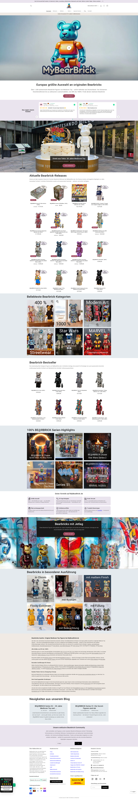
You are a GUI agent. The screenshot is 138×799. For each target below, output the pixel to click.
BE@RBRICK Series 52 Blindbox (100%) (59, 203)
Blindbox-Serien (48, 657)
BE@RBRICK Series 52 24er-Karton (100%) (38, 204)
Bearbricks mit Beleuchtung (77, 771)
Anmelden (104, 787)
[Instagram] (96, 779)
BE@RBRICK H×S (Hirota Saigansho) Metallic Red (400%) (38, 231)
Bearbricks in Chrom (75, 767)
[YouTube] (100, 779)
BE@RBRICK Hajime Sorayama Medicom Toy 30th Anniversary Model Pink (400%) (79, 261)
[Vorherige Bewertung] (37, 117)
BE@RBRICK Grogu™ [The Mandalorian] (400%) (59, 289)
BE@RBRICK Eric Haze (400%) (38, 390)
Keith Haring (76, 645)
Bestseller (102, 659)
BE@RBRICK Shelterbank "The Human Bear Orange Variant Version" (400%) (79, 231)
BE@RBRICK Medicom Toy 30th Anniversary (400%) (100, 231)
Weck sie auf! (69, 534)
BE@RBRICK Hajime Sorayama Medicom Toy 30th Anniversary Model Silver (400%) (38, 261)
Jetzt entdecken (69, 165)
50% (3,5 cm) (64, 651)
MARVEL (93, 645)
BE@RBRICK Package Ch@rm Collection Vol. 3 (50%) (79, 204)
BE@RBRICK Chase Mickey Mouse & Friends (79, 667)
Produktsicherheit (54, 756)
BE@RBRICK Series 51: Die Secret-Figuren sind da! (89, 707)
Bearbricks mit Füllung (48, 667)
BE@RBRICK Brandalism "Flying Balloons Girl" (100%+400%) (100, 391)
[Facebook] (92, 779)
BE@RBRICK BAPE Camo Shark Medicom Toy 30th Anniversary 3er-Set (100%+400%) (58, 232)
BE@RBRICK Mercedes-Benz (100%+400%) (58, 391)
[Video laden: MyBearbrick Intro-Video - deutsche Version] (69, 48)
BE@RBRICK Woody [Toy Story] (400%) (38, 288)
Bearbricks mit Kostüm (76, 769)
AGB (51, 767)
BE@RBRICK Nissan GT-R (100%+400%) (99, 289)
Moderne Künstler (74, 756)
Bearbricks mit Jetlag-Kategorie (54, 668)
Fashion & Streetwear (75, 758)
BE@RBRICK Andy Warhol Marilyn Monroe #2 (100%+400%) (79, 418)
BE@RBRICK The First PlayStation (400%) (79, 391)
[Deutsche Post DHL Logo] (79, 781)
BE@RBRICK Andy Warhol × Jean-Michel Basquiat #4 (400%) (38, 418)
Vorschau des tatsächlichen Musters (87, 674)
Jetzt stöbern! (69, 96)
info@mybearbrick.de (98, 767)
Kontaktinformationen (55, 773)
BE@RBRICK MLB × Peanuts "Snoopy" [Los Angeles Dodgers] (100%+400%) (99, 204)
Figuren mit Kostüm (79, 665)
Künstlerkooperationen (45, 645)
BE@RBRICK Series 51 (65, 657)
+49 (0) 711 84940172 (98, 765)
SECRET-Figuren (52, 659)
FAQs (51, 751)
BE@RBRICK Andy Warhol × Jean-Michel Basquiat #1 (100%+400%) (99, 418)
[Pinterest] (104, 779)
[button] (31, 5)
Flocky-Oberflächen (36, 667)
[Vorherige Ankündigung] (30, 14)
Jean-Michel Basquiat (65, 645)
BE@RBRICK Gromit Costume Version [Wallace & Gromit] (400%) (79, 289)
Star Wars (100, 645)
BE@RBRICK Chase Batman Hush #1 (97, 688)
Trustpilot (99, 510)
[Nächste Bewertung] (118, 117)
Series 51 (72, 760)
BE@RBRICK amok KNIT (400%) (100, 259)
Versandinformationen (55, 771)
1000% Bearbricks (74, 754)
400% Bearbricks (74, 751)
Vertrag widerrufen (56, 781)
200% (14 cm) (85, 653)
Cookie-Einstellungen (55, 762)
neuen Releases (94, 659)
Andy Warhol (56, 645)
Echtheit (52, 754)
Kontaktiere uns (35, 691)
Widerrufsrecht (53, 769)
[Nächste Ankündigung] (108, 14)
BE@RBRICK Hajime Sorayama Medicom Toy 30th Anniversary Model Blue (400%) (58, 261)
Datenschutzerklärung (55, 760)
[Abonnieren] (78, 743)
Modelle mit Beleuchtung (91, 665)
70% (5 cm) (72, 651)
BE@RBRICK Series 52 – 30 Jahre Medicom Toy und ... (48, 707)
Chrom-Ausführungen (69, 665)
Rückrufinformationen (55, 758)
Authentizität (87, 683)
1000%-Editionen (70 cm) (44, 655)
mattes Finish (100, 665)
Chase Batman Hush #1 (76, 762)
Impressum (52, 765)
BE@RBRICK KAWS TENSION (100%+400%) (58, 418)
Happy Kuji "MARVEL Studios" (77, 765)
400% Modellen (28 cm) (97, 653)
